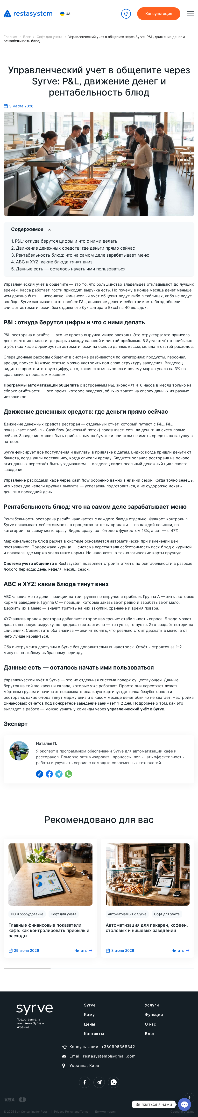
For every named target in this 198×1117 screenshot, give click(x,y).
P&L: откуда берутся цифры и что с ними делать (66, 241)
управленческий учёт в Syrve (135, 709)
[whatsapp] (113, 1082)
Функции (154, 1014)
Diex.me (189, 1111)
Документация (105, 1111)
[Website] (39, 774)
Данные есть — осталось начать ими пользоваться (71, 268)
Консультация (158, 13)
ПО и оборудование (27, 914)
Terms (84, 1111)
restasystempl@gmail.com (109, 1056)
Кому (89, 1014)
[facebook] (84, 1082)
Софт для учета (63, 914)
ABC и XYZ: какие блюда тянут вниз (54, 261)
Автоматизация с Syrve (127, 914)
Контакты (94, 1033)
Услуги (152, 1005)
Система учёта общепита (29, 563)
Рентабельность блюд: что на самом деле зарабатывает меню (82, 255)
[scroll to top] (189, 1097)
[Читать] (50, 898)
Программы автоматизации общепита (41, 385)
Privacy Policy (64, 1111)
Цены (89, 1024)
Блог (150, 1033)
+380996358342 (118, 1046)
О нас (150, 1024)
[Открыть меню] (190, 14)
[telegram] (99, 1082)
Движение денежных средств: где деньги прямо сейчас (75, 248)
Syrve (89, 1005)
